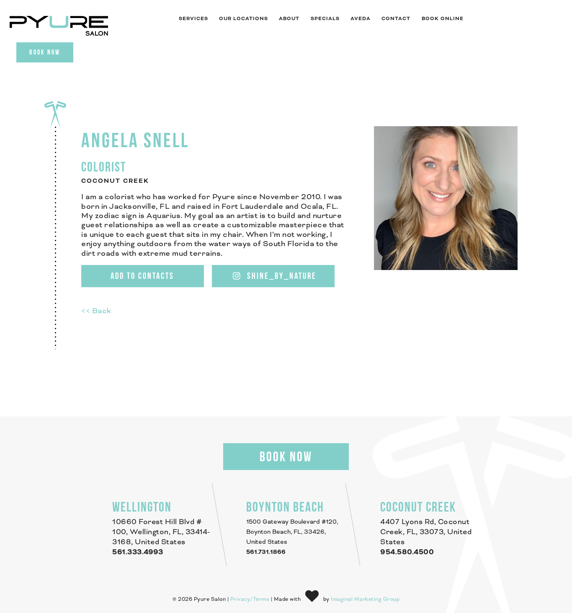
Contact (395, 18)
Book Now (44, 52)
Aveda (360, 18)
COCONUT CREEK (418, 506)
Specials (325, 18)
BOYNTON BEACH (285, 506)
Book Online (443, 18)
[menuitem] (193, 19)
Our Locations (243, 18)
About (289, 18)
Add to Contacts (142, 276)
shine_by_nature (281, 276)
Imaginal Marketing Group (365, 599)
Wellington (142, 506)
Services (193, 18)
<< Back (96, 311)
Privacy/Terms (250, 599)
